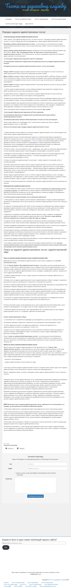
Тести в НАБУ (18, 586)
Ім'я (11, 464)
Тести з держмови (41, 19)
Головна (8, 19)
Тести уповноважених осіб (47, 586)
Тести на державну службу (35, 5)
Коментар (9, 479)
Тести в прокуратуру (35, 584)
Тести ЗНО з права (31, 586)
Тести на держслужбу (23, 19)
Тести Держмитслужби (51, 584)
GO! (6, 547)
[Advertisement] (35, 518)
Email (10, 468)
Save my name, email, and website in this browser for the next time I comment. (36, 474)
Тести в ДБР (7, 586)
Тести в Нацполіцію (58, 19)
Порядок (34, 141)
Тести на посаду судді (13, 24)
